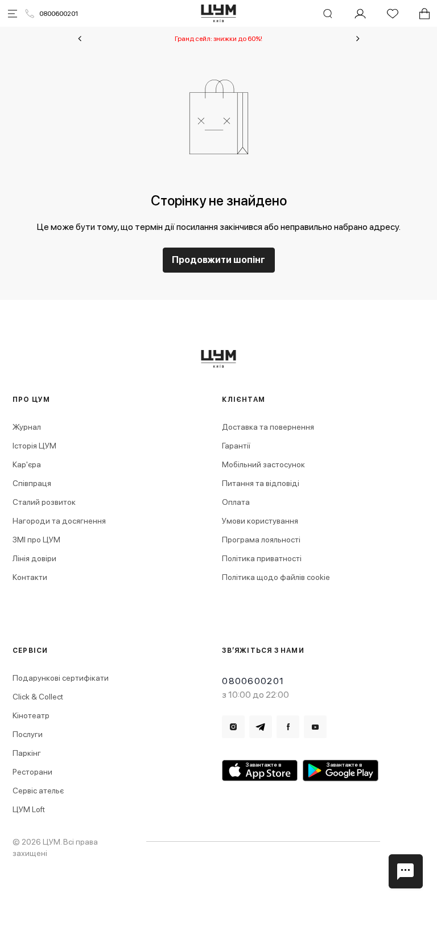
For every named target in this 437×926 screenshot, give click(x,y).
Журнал (27, 426)
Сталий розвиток (44, 502)
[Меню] (12, 13)
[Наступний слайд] (358, 39)
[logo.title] (218, 359)
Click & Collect (38, 696)
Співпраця (32, 483)
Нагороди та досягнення (59, 520)
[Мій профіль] (360, 13)
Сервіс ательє (38, 790)
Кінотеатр (31, 715)
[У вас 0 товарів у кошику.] (424, 13)
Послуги (28, 734)
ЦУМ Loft (29, 809)
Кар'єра (27, 464)
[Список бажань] (392, 13)
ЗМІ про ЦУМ (36, 539)
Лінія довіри (34, 558)
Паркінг (27, 753)
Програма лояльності (261, 539)
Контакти (30, 577)
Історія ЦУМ (34, 445)
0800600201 (58, 14)
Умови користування (260, 520)
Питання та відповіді (260, 483)
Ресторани (32, 771)
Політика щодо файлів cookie (276, 577)
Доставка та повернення (268, 426)
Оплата (236, 502)
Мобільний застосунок (263, 464)
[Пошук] (328, 13)
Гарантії (236, 445)
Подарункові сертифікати (61, 677)
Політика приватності (262, 558)
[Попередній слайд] (79, 39)
